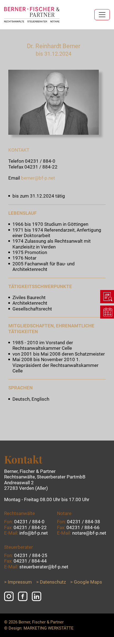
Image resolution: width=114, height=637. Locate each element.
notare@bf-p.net (89, 533)
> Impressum (18, 582)
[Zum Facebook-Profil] (22, 596)
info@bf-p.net (33, 533)
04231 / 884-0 (40, 161)
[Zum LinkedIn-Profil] (36, 596)
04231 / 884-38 (83, 521)
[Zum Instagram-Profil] (9, 596)
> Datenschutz (51, 582)
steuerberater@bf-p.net (43, 566)
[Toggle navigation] (102, 14)
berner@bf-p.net (38, 178)
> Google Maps (86, 582)
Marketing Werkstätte (49, 628)
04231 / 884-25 (30, 555)
